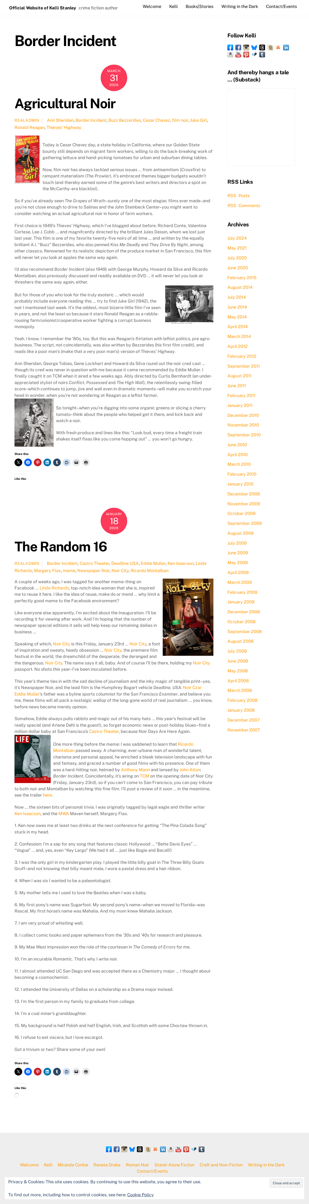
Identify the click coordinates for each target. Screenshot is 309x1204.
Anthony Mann (135, 769)
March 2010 (239, 464)
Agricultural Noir (65, 103)
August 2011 (239, 375)
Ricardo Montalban (150, 570)
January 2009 (240, 601)
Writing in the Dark (239, 6)
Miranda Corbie (73, 1164)
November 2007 (243, 729)
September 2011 (243, 366)
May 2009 (237, 562)
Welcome (152, 6)
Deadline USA (125, 563)
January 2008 (241, 710)
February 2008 (242, 700)
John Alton (190, 769)
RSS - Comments (243, 205)
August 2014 (240, 287)
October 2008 (241, 621)
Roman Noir (137, 1164)
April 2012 (237, 346)
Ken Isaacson (181, 563)
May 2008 (237, 670)
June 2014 (237, 307)
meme (69, 570)
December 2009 (243, 493)
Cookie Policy (140, 1194)
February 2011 (241, 395)
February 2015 (242, 277)
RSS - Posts (238, 195)
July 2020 (237, 257)
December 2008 (243, 611)
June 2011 (236, 385)
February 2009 (242, 592)
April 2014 (237, 326)
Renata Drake (106, 1164)
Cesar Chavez (156, 120)
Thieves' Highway (64, 127)
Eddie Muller (153, 563)
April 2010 (237, 454)
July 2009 (237, 543)
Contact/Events (281, 6)
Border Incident (91, 120)
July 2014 (236, 297)
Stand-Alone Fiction (174, 1164)
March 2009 (239, 582)
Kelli (173, 6)
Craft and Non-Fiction (221, 1164)
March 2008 (239, 690)
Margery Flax (47, 570)
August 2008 (240, 641)
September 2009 (244, 523)
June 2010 (237, 444)
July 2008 (237, 651)
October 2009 (241, 513)
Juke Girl (198, 120)
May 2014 (237, 316)
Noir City (120, 570)
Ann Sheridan (60, 120)
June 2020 (237, 267)
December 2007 (243, 720)
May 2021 (237, 247)
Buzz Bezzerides (124, 120)
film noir (180, 120)
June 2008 (237, 660)
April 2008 (238, 680)
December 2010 (243, 415)
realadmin (26, 120)
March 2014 (239, 336)
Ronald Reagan (29, 127)
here (47, 795)
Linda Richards (54, 587)
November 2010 (243, 424)
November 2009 (243, 503)
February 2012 (241, 356)
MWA (63, 813)
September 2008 (244, 631)
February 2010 (241, 474)
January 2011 (240, 405)
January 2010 (240, 484)
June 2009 (237, 552)
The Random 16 (60, 547)
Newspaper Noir (93, 570)
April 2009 (238, 572)
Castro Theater (94, 563)
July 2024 (237, 238)
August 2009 (240, 533)
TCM (144, 775)
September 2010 (244, 434)
